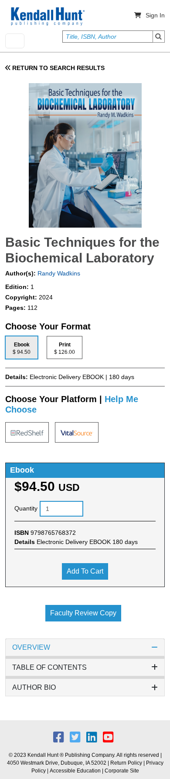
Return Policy (126, 763)
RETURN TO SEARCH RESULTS (57, 67)
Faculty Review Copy (83, 613)
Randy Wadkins (58, 273)
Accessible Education (75, 771)
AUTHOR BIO (34, 687)
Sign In (155, 15)
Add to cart (85, 571)
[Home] (47, 16)
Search (159, 36)
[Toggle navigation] (14, 41)
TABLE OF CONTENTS (49, 667)
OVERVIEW (31, 647)
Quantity (25, 508)
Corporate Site (122, 771)
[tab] (21, 347)
